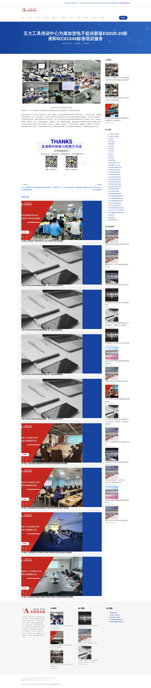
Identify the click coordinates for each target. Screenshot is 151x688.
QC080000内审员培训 (114, 186)
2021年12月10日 (82, 645)
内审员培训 (111, 217)
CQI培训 (110, 155)
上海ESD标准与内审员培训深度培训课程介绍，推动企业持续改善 (41, 330)
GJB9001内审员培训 (114, 174)
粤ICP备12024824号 (27, 680)
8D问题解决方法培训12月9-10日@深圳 (117, 343)
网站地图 (54, 684)
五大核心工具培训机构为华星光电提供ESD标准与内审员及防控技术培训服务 (45, 508)
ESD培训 (86, 43)
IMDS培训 (111, 158)
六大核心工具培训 (113, 136)
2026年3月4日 (109, 404)
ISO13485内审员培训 (114, 172)
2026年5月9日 (54, 649)
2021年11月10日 (110, 523)
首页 (22, 17)
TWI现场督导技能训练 (114, 193)
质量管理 (63, 17)
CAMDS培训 (112, 160)
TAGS (59, 684)
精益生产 (54, 17)
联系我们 (123, 17)
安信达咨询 (30, 684)
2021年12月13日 (110, 249)
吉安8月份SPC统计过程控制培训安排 (117, 462)
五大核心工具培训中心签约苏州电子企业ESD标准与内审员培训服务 (42, 241)
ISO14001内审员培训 (114, 177)
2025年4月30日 (110, 102)
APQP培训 (111, 141)
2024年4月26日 (110, 327)
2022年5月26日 (110, 505)
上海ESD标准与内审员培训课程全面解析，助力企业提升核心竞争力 (42, 285)
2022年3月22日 (82, 627)
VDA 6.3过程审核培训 (114, 203)
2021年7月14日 (54, 668)
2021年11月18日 (110, 365)
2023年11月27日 (82, 664)
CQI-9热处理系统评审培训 (116, 196)
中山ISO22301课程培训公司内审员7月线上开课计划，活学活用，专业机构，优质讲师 (117, 422)
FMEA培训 (111, 143)
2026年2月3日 (109, 123)
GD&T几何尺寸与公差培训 (116, 210)
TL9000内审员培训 (113, 191)
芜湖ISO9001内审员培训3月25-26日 (116, 381)
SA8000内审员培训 (113, 189)
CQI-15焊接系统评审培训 (115, 200)
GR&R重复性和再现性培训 (116, 212)
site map (48, 684)
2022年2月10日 (110, 287)
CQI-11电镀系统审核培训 (115, 198)
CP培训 (110, 153)
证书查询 (24, 684)
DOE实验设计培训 (113, 162)
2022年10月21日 (110, 345)
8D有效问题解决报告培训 (116, 621)
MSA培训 (111, 148)
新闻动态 (94, 17)
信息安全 (36, 684)
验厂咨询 (42, 684)
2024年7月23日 (67, 43)
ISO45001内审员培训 (114, 181)
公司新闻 (77, 43)
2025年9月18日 (110, 82)
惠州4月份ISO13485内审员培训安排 (116, 520)
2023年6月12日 (110, 426)
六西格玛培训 (113, 612)
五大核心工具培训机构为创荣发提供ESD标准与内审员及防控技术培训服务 (44, 463)
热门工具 (38, 17)
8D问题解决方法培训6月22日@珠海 (88, 625)
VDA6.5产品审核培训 (114, 205)
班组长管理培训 (112, 220)
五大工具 (29, 17)
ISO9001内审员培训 (114, 170)
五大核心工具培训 (113, 134)
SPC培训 (111, 139)
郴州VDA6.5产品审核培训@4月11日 (88, 643)
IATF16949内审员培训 (114, 184)
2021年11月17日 (110, 446)
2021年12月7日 (110, 383)
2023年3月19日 (54, 630)
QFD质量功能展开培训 (115, 167)
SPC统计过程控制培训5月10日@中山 (117, 285)
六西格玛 (46, 17)
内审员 (71, 17)
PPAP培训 (111, 146)
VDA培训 (111, 151)
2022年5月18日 (110, 464)
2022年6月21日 (110, 484)
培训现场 (85, 17)
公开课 (78, 17)
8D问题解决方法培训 (114, 165)
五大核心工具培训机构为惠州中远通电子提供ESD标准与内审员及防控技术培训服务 (47, 597)
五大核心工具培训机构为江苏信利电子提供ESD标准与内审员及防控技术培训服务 (46, 552)
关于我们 (102, 17)
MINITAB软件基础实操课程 (116, 208)
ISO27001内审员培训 (114, 179)
